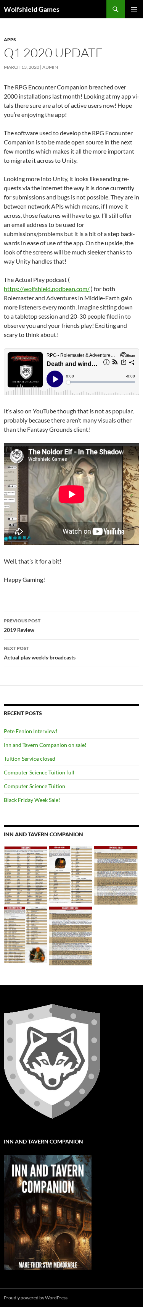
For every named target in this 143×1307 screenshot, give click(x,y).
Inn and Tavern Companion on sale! (45, 745)
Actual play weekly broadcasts (40, 653)
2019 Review (22, 625)
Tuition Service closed (29, 758)
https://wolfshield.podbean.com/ (47, 288)
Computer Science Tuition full (39, 772)
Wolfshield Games (31, 9)
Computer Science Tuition (34, 786)
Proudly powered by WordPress (35, 1298)
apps (10, 39)
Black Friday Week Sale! (32, 800)
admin (50, 67)
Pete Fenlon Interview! (31, 731)
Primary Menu (134, 9)
